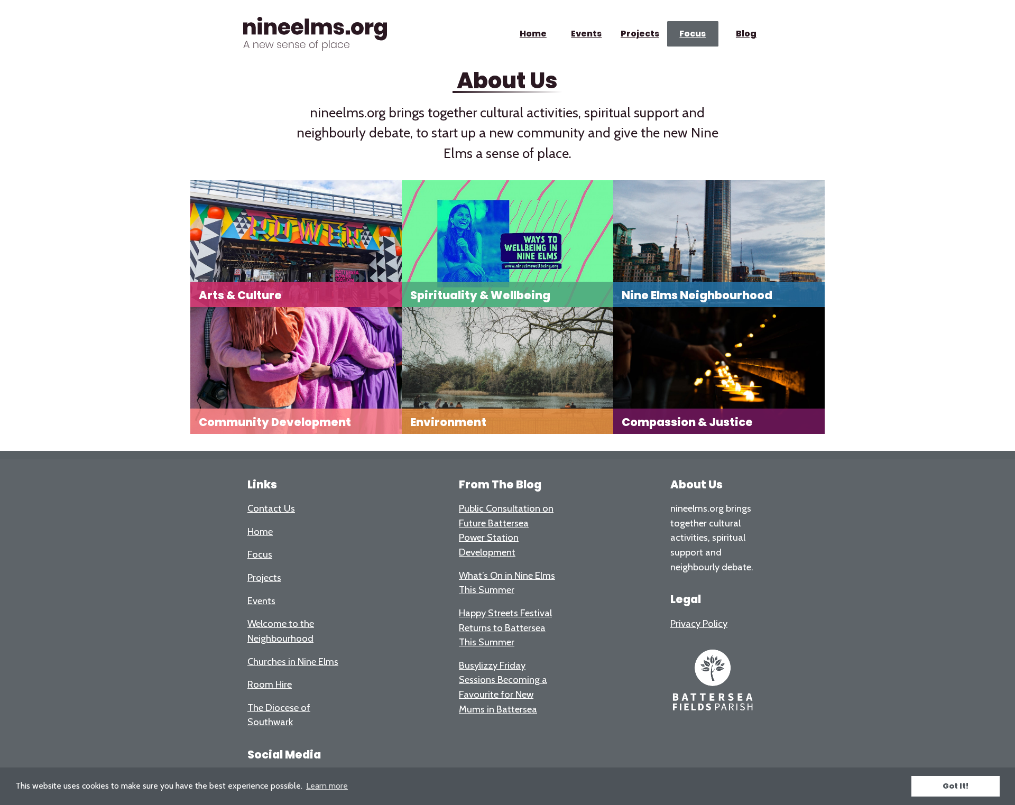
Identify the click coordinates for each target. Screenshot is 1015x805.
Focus (693, 33)
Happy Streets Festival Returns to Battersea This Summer (505, 627)
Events (586, 33)
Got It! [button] (955, 786)
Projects (639, 33)
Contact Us (271, 508)
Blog (746, 33)
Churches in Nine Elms (292, 661)
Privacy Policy (698, 623)
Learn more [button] (327, 786)
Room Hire (269, 684)
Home (533, 33)
